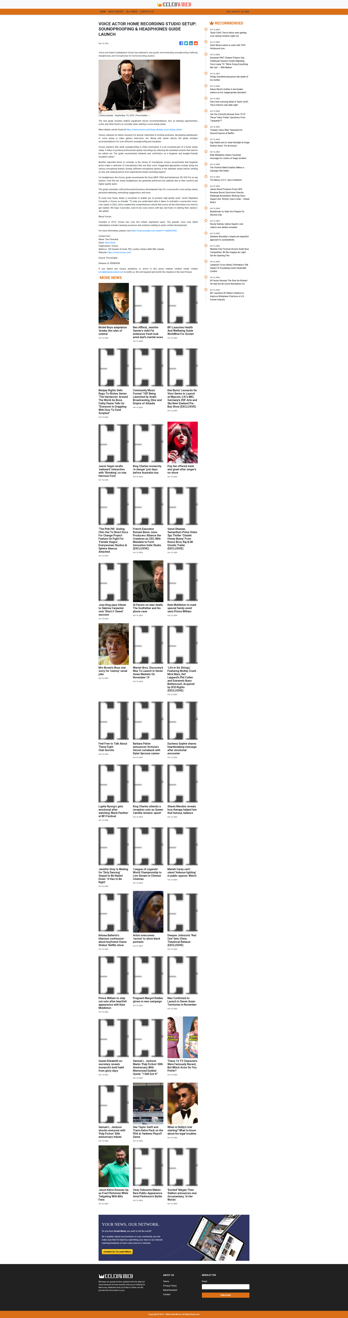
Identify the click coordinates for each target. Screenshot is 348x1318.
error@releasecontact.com (111, 272)
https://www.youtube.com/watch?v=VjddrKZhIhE (154, 230)
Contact (166, 1294)
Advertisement (170, 1290)
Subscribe (225, 1295)
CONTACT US (147, 11)
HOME (103, 11)
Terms (166, 1281)
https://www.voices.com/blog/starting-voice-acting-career (154, 129)
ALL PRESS (131, 11)
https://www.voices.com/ (119, 252)
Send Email (110, 242)
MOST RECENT (116, 11)
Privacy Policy (170, 1285)
